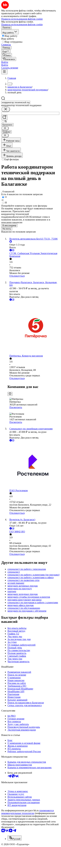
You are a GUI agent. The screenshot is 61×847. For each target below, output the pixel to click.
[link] (6, 55)
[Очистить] (5, 109)
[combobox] (15, 102)
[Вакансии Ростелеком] (33, 465)
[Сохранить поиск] (4, 117)
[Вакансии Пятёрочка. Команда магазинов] (33, 327)
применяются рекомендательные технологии (27, 812)
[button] (4, 62)
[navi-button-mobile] (4, 71)
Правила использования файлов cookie (22, 24)
